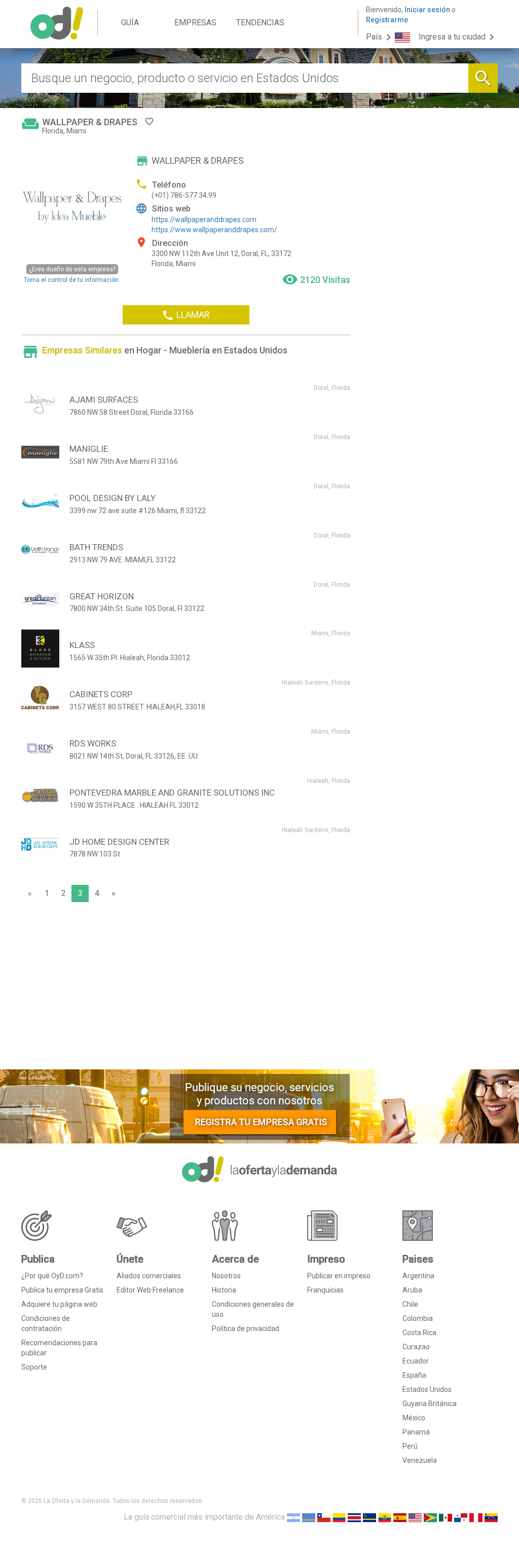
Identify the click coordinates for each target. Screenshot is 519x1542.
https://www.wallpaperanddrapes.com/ (214, 230)
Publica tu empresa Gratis (62, 1290)
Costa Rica (419, 1333)
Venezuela (419, 1460)
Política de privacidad (245, 1328)
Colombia (417, 1318)
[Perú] (476, 1517)
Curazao (416, 1347)
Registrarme (387, 20)
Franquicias (325, 1290)
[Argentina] (293, 1517)
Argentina (418, 1276)
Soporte (34, 1367)
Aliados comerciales (149, 1276)
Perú (410, 1446)
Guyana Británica (429, 1404)
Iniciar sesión (427, 10)
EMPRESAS (195, 22)
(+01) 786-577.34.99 (184, 195)
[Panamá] (460, 1517)
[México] (445, 1517)
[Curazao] (369, 1517)
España (414, 1375)
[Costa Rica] (354, 1517)
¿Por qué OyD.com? (52, 1276)
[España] (399, 1517)
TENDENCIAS (260, 22)
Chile (410, 1304)
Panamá (416, 1432)
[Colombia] (339, 1517)
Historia (224, 1290)
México (413, 1418)
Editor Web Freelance (150, 1290)
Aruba (412, 1290)
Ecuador (415, 1361)
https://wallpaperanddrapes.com (204, 220)
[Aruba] (308, 1517)
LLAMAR (186, 315)
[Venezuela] (491, 1517)
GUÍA (130, 22)
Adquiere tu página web (59, 1304)
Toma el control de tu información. (72, 274)
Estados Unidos (427, 1389)
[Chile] (323, 1517)
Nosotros (226, 1276)
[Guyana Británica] (430, 1517)
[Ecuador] (384, 1517)
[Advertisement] (185, 988)
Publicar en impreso (338, 1276)
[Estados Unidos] (415, 1517)
